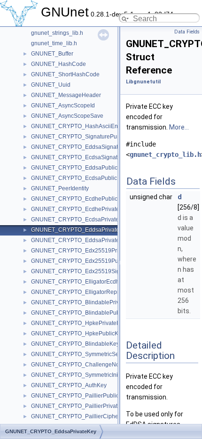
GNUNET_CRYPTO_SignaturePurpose (81, 136)
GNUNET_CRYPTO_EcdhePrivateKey (80, 209)
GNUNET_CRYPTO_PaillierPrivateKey (81, 406)
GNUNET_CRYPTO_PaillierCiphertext (80, 416)
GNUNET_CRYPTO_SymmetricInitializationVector (94, 375)
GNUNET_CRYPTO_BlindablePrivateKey (84, 302)
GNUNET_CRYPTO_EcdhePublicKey (79, 198)
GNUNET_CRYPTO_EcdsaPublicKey (79, 178)
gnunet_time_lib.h (54, 43)
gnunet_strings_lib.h (57, 33)
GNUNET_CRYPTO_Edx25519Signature (83, 271)
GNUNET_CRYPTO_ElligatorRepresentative (88, 292)
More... (179, 127)
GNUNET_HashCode (58, 64)
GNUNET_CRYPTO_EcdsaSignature (78, 157)
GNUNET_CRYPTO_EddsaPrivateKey (80, 230)
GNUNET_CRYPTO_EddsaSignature (78, 147)
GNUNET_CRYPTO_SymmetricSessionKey (86, 354)
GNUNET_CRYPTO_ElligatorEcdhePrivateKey (90, 281)
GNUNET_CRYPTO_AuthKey (69, 385)
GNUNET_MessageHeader (66, 95)
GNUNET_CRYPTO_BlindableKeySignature (87, 344)
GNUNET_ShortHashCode (65, 74)
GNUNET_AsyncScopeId (63, 105)
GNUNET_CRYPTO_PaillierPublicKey (80, 395)
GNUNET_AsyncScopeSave (67, 116)
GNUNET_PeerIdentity (60, 188)
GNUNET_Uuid (50, 84)
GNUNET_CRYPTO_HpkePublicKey (77, 333)
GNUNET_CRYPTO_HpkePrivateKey (78, 323)
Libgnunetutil (143, 82)
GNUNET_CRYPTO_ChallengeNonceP (81, 364)
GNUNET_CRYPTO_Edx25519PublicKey (84, 261)
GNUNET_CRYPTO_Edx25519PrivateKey (85, 250)
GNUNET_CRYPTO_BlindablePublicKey (83, 312)
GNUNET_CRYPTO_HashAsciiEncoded (82, 126)
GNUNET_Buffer (52, 53)
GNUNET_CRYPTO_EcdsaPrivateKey (80, 219)
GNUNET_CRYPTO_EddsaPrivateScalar (83, 240)
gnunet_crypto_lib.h (165, 154)
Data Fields (187, 32)
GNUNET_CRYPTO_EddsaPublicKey (79, 167)
